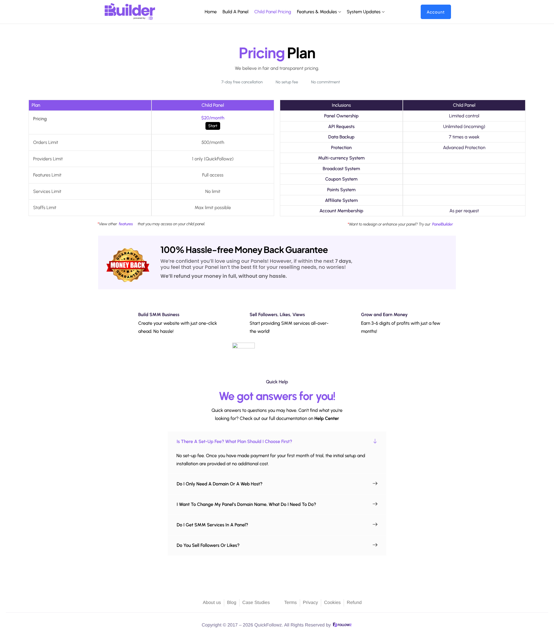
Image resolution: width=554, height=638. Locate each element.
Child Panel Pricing (272, 12)
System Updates (364, 12)
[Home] (130, 11)
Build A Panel (235, 12)
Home (211, 12)
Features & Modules (317, 12)
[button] (277, 441)
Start (212, 125)
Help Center (327, 418)
